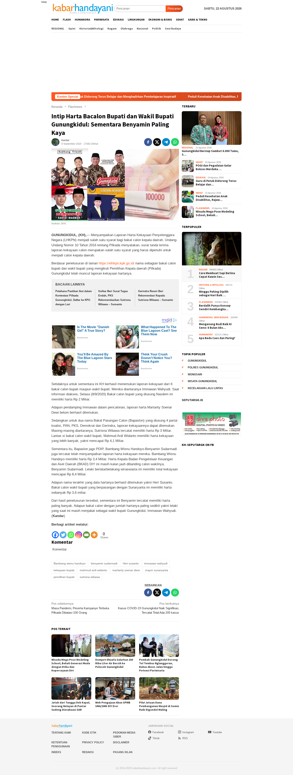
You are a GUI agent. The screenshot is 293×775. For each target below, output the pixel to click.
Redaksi (88, 752)
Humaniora (206, 317)
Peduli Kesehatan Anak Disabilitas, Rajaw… (211, 198)
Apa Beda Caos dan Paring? (217, 338)
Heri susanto (131, 563)
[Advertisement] (146, 62)
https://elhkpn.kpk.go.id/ (116, 263)
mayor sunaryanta (156, 570)
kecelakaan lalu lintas (205, 388)
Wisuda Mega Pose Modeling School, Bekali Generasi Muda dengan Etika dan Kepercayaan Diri (70, 665)
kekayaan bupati (64, 570)
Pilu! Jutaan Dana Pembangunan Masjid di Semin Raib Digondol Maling (159, 706)
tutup (44, 2)
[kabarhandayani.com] (82, 8)
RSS (185, 738)
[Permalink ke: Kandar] (55, 141)
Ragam (203, 270)
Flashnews (202, 208)
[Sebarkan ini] (148, 142)
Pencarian (174, 8)
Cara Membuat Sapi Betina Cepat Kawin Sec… (217, 275)
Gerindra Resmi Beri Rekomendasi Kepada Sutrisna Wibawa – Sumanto (155, 295)
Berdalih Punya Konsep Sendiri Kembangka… (215, 307)
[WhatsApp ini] (175, 142)
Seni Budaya (221, 317)
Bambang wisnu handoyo (70, 563)
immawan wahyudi (155, 563)
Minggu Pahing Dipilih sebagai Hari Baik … (213, 293)
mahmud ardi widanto (93, 570)
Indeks (56, 752)
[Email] (86, 533)
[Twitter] (63, 533)
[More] (94, 533)
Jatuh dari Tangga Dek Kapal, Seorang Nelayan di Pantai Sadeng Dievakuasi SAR (70, 706)
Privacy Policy (93, 742)
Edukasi (200, 178)
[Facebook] (55, 533)
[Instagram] (78, 533)
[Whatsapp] (70, 533)
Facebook (158, 732)
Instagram (188, 732)
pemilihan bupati (64, 577)
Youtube (217, 732)
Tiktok (156, 738)
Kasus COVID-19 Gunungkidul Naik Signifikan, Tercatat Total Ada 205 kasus (148, 608)
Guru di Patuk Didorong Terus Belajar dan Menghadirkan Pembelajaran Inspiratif (87, 96)
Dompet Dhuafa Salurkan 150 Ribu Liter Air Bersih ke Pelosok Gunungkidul (114, 663)
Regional (188, 148)
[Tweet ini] (157, 142)
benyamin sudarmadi (104, 563)
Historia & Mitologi (211, 285)
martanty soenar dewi (126, 570)
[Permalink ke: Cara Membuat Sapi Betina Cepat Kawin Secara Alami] (212, 249)
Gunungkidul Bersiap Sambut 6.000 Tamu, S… (210, 153)
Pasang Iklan (122, 752)
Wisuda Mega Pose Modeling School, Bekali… (215, 213)
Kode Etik (89, 732)
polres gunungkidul (203, 367)
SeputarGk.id (192, 400)
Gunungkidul (197, 360)
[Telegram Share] (166, 142)
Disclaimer (121, 742)
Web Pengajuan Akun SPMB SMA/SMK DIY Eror (112, 704)
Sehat (199, 162)
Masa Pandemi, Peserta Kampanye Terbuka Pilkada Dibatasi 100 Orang (80, 608)
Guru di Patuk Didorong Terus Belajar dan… (216, 182)
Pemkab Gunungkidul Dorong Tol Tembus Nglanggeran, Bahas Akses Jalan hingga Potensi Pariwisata (158, 665)
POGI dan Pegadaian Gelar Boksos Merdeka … (213, 167)
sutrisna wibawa (90, 577)
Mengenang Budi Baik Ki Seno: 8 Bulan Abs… (215, 326)
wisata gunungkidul (202, 381)
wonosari (195, 374)
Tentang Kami (61, 732)
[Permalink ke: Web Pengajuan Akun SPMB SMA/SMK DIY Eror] (115, 688)
